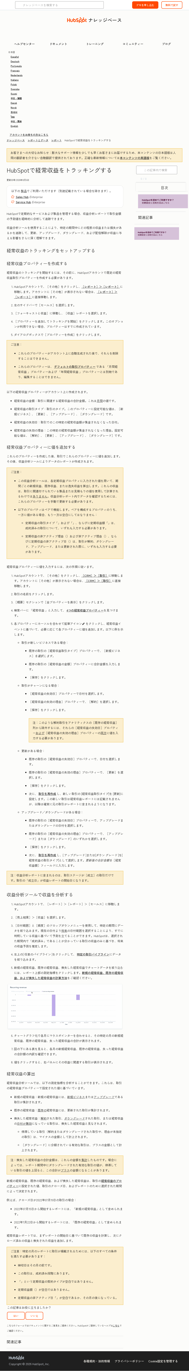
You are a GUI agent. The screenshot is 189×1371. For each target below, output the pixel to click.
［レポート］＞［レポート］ (100, 286)
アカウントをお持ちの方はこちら (29, 135)
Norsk (14, 107)
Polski (14, 84)
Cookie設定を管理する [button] (163, 1361)
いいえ (34, 1316)
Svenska (15, 89)
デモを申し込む (145, 5)
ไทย (13, 116)
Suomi (14, 93)
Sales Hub (22, 197)
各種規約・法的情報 (96, 1361)
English (14, 125)
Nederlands (17, 75)
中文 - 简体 (16, 121)
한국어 (14, 112)
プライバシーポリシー (129, 1361)
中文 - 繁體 (16, 98)
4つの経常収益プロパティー (85, 610)
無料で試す (171, 5)
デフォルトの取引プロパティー (74, 366)
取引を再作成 (47, 793)
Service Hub (23, 202)
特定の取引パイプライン (93, 954)
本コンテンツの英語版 (134, 158)
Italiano (15, 79)
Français (15, 70)
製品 (24, 191)
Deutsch (15, 61)
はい (15, 1316)
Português (16, 65)
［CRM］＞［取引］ (94, 575)
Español (15, 56)
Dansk (14, 102)
